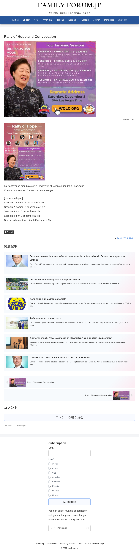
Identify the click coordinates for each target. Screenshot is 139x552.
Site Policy (39, 543)
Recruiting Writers (67, 543)
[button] (87, 528)
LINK (80, 543)
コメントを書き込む (69, 417)
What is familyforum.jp (94, 543)
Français (10, 232)
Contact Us (52, 543)
